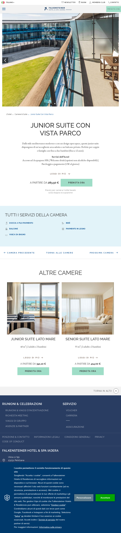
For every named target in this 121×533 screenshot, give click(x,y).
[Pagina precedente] (5, 60)
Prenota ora (76, 183)
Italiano (9, 2)
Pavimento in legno (75, 229)
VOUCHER (71, 410)
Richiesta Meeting (16, 415)
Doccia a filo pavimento (21, 223)
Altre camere (60, 272)
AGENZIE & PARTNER (17, 426)
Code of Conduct (13, 441)
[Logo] (58, 9)
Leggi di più (32, 357)
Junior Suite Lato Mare (33, 339)
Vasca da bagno (17, 234)
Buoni (83, 2)
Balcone (13, 229)
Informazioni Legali (47, 437)
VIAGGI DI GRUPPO (15, 421)
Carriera (71, 415)
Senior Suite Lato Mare (88, 339)
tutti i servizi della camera (36, 215)
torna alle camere (59, 253)
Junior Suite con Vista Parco (41, 114)
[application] (60, 497)
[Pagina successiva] (116, 60)
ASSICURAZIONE (75, 427)
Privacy (99, 437)
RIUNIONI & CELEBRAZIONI (22, 404)
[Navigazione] (2, 9)
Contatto (114, 2)
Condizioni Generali (77, 437)
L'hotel (9, 114)
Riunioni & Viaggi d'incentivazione (27, 410)
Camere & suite (21, 114)
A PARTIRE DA (44, 182)
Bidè (68, 223)
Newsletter (69, 2)
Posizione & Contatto (15, 437)
